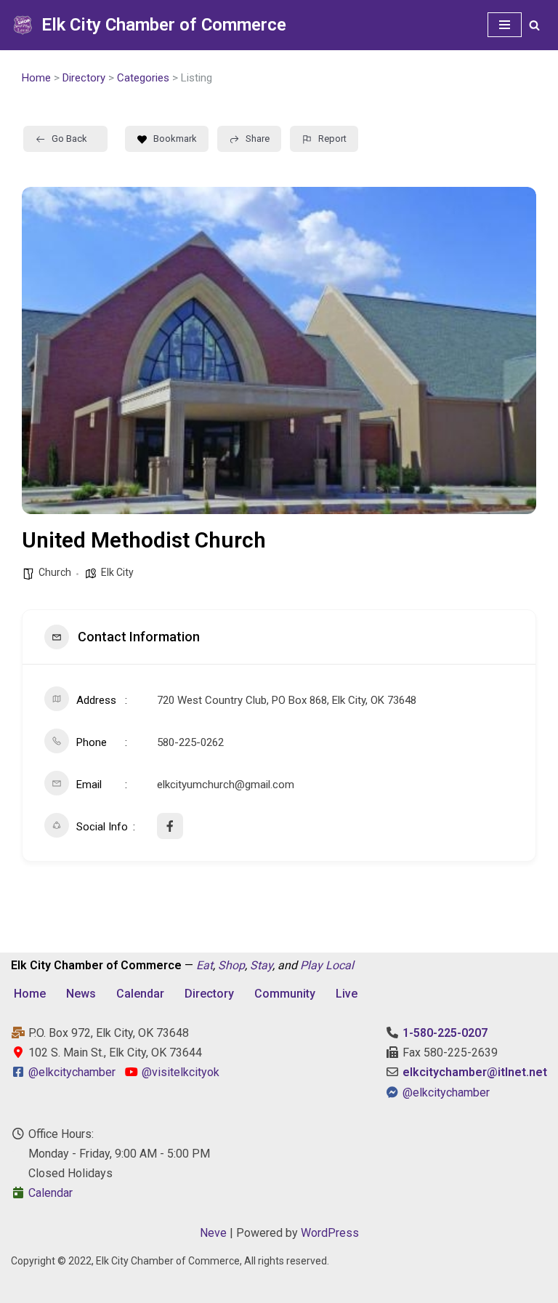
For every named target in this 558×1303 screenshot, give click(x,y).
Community (284, 994)
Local (340, 965)
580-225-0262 (190, 742)
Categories (143, 77)
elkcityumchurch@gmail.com (225, 784)
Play (311, 965)
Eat (204, 965)
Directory (83, 77)
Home (36, 77)
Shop (231, 965)
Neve (213, 1233)
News (81, 994)
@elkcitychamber (72, 1072)
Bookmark (175, 138)
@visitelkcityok (179, 1072)
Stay (261, 965)
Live (346, 994)
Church (55, 572)
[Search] (534, 25)
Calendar (140, 994)
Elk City (117, 572)
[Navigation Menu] (505, 24)
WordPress (330, 1233)
